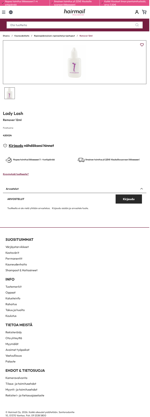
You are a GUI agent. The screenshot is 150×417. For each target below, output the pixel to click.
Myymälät (11, 344)
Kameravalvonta (16, 378)
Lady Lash (13, 113)
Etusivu (6, 35)
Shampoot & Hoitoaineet (21, 270)
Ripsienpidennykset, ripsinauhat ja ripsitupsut (54, 35)
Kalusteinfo (12, 298)
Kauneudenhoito (21, 35)
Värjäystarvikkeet (17, 247)
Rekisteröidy (13, 332)
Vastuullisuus (13, 355)
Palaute (10, 361)
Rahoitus (11, 304)
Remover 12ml (86, 35)
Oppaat (10, 292)
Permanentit (13, 258)
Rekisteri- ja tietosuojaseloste (24, 395)
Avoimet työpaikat (17, 350)
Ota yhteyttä (13, 338)
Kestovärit (12, 252)
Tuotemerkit (13, 286)
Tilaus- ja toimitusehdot (20, 383)
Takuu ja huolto (15, 310)
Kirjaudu (16, 145)
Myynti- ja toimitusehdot (21, 389)
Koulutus (10, 316)
